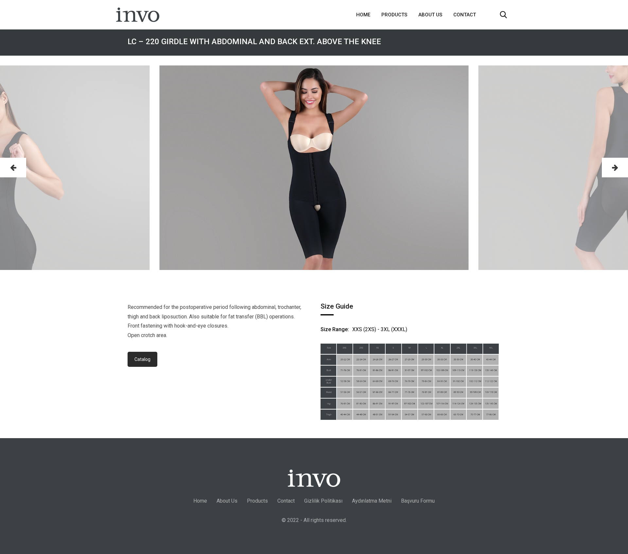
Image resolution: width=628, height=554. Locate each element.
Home (363, 15)
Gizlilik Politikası (323, 501)
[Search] (503, 14)
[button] (13, 167)
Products (394, 15)
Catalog (142, 359)
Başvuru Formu (418, 501)
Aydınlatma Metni (372, 501)
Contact (464, 15)
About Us (430, 15)
